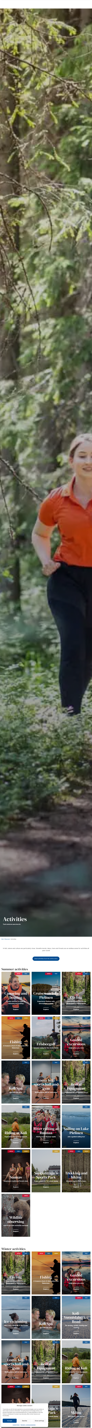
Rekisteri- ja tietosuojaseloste (28, 1424)
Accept (9, 1421)
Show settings (39, 1421)
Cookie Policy (16, 1424)
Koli (2, 939)
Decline (24, 1421)
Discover (7, 939)
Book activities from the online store (46, 958)
